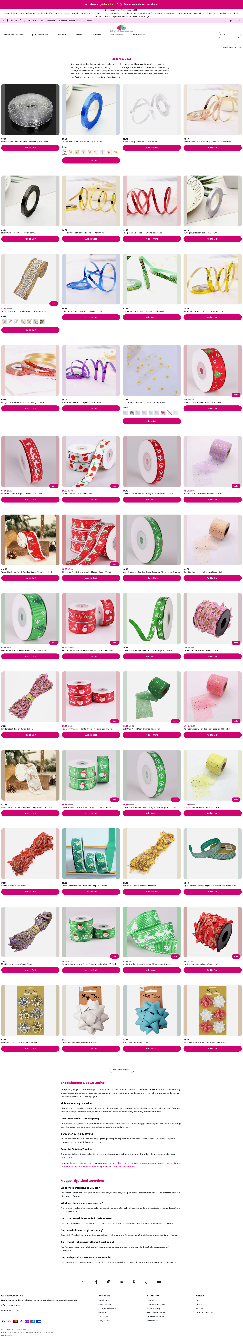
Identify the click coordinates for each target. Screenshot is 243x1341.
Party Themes (104, 1304)
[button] (14, 34)
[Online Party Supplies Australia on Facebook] (7, 20)
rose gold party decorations (82, 1166)
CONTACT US (51, 21)
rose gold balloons (156, 1163)
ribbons (119, 1163)
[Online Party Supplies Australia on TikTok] (24, 20)
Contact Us (152, 1300)
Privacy (199, 1304)
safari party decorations (123, 1166)
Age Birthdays (104, 1300)
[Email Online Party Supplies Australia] (3, 20)
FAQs (198, 1300)
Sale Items (103, 1316)
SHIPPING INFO (74, 21)
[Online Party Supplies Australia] (121, 28)
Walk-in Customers (155, 1316)
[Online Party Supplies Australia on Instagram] (11, 20)
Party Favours (104, 1320)
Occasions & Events (107, 1308)
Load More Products (121, 1069)
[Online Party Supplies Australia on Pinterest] (20, 20)
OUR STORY (63, 21)
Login (230, 20)
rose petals (102, 1166)
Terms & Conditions (204, 1312)
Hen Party (102, 1312)
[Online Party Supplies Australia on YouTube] (28, 20)
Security (199, 1308)
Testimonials (152, 1320)
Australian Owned (18, 1332)
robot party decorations (135, 1163)
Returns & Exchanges (156, 1312)
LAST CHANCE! (88, 21)
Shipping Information (156, 1304)
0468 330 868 (38, 21)
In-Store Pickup (153, 1308)
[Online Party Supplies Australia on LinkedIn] (16, 20)
